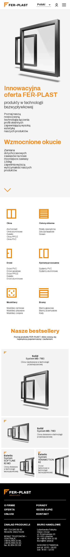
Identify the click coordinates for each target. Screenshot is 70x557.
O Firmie (9, 505)
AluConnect (12, 229)
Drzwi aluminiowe (15, 279)
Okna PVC (11, 239)
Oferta (9, 509)
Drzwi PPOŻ (12, 274)
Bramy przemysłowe (48, 310)
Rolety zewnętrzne (47, 229)
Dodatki (10, 234)
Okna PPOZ (12, 237)
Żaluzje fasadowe (46, 231)
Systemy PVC (45, 268)
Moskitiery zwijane (15, 313)
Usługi (9, 514)
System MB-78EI (35, 357)
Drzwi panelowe (14, 271)
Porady (41, 505)
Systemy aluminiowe (48, 271)
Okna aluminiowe (14, 231)
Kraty (41, 313)
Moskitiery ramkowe (15, 308)
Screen (42, 234)
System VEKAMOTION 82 (46, 458)
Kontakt (42, 514)
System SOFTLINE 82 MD (9, 459)
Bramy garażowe (46, 308)
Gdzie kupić (44, 509)
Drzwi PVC (12, 268)
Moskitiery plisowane (15, 310)
